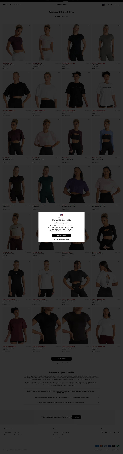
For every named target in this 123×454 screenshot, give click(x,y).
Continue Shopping (61, 235)
